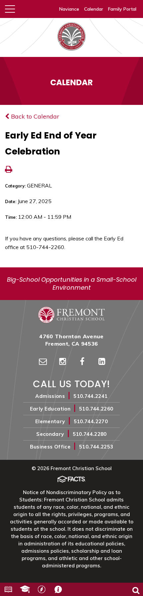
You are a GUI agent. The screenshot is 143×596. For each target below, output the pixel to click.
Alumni (25, 589)
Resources (8, 589)
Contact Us (58, 589)
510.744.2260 (96, 409)
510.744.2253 (96, 447)
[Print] (8, 170)
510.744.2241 (90, 396)
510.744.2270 (91, 421)
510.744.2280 (90, 434)
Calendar (93, 9)
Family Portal (122, 9)
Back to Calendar (34, 116)
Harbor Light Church (41, 589)
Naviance (69, 9)
